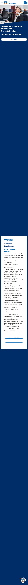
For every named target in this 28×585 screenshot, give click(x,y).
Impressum (7, 251)
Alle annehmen (14, 344)
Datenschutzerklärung (9, 249)
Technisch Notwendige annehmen (14, 340)
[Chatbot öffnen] (23, 580)
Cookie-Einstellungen (14, 337)
